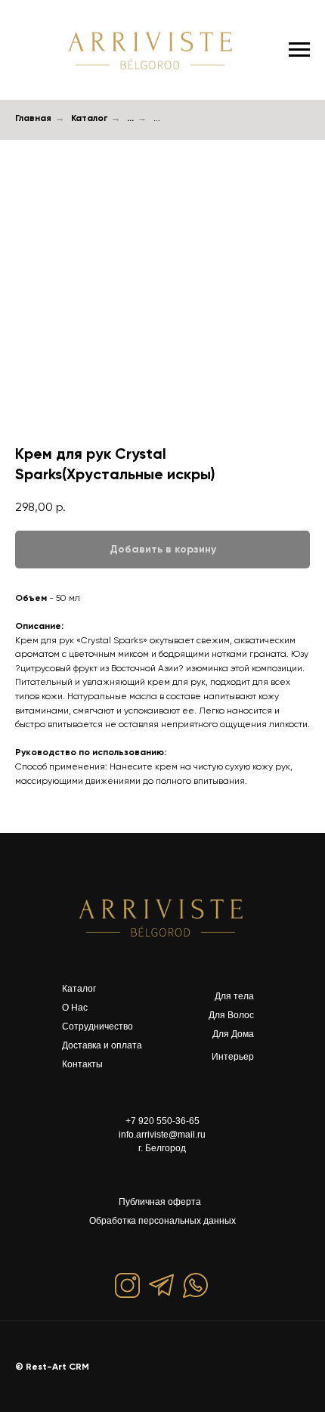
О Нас (75, 1007)
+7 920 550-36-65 (162, 1121)
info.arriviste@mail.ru (162, 1134)
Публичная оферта (160, 1202)
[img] (162, 917)
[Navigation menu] (299, 49)
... (130, 118)
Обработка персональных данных (162, 1220)
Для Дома (233, 1034)
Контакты (82, 1064)
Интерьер (233, 1056)
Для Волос (231, 1015)
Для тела (234, 996)
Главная (33, 118)
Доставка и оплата (102, 1045)
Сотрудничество (97, 1026)
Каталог (89, 118)
